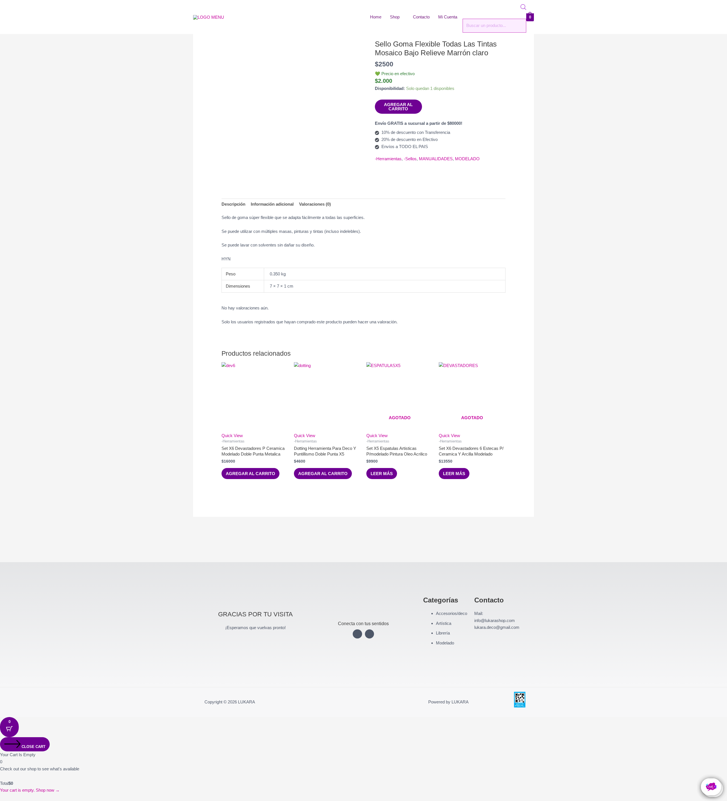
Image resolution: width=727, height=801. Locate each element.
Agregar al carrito (398, 106)
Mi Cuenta (447, 16)
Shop (395, 16)
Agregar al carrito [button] (250, 473)
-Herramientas (388, 158)
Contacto (421, 16)
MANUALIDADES (436, 158)
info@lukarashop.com (494, 620)
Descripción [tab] (233, 204)
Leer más (382, 473)
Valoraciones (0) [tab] (315, 204)
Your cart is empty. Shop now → (30, 790)
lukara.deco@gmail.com (496, 627)
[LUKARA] (208, 16)
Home (375, 16)
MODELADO (467, 158)
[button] (1, 797)
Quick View (232, 435)
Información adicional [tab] (272, 204)
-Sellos (410, 158)
